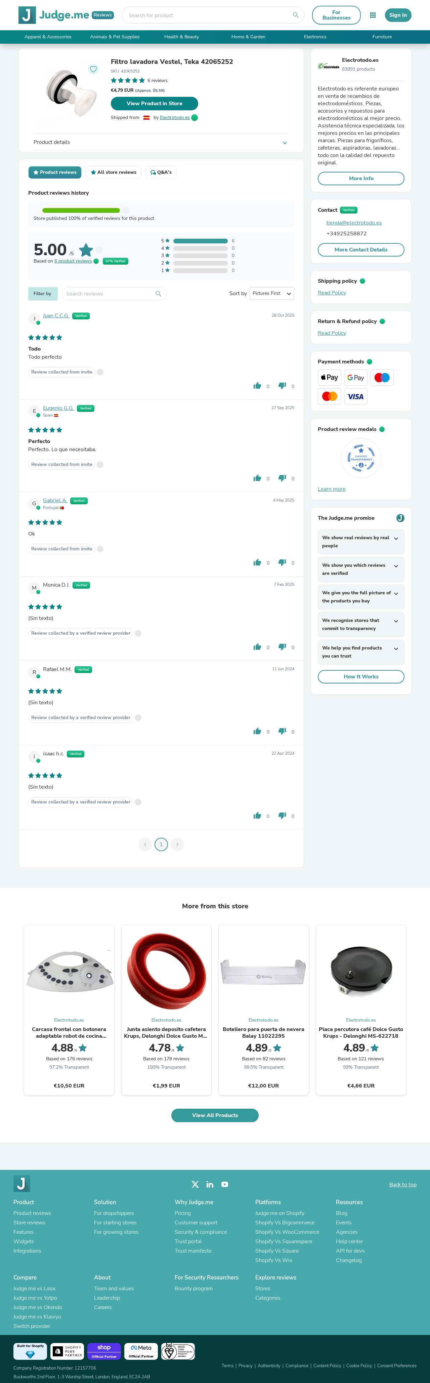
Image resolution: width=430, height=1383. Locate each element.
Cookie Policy (359, 1366)
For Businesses (336, 15)
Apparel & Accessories (48, 37)
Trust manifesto (193, 1251)
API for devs (350, 1251)
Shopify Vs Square (277, 1251)
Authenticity (269, 1366)
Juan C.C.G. (56, 315)
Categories (268, 1298)
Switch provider (31, 1326)
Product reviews (32, 1213)
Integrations (27, 1251)
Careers (103, 1307)
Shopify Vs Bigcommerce (284, 1222)
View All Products (215, 1115)
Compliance (297, 1366)
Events (344, 1222)
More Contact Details (361, 249)
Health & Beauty (181, 37)
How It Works (361, 676)
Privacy (246, 1366)
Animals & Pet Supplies (115, 37)
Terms (227, 1366)
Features (23, 1232)
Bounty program (194, 1288)
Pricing (183, 1213)
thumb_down (282, 386)
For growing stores (116, 1232)
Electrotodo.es (175, 117)
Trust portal (188, 1241)
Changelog (349, 1260)
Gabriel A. (55, 500)
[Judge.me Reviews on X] (195, 1184)
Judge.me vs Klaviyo (37, 1316)
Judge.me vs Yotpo (35, 1298)
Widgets (23, 1241)
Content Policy (327, 1366)
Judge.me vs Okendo (37, 1307)
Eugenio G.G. (58, 408)
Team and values (114, 1288)
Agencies (347, 1232)
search (296, 15)
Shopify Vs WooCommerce (287, 1232)
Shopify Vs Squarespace (283, 1241)
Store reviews (29, 1222)
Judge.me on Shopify (279, 1213)
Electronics (315, 37)
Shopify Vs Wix (273, 1260)
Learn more (332, 489)
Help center (349, 1241)
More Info (361, 178)
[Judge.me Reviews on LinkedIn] (210, 1184)
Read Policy (332, 293)
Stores (262, 1288)
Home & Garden (248, 37)
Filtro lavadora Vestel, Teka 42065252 (172, 61)
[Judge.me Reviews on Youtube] (225, 1184)
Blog (341, 1213)
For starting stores (115, 1222)
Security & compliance (201, 1232)
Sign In (398, 15)
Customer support (196, 1222)
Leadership (107, 1298)
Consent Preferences (397, 1366)
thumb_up (257, 386)
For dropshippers (114, 1213)
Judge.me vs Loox (34, 1288)
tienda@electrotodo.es (354, 223)
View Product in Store (154, 103)
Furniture (382, 37)
